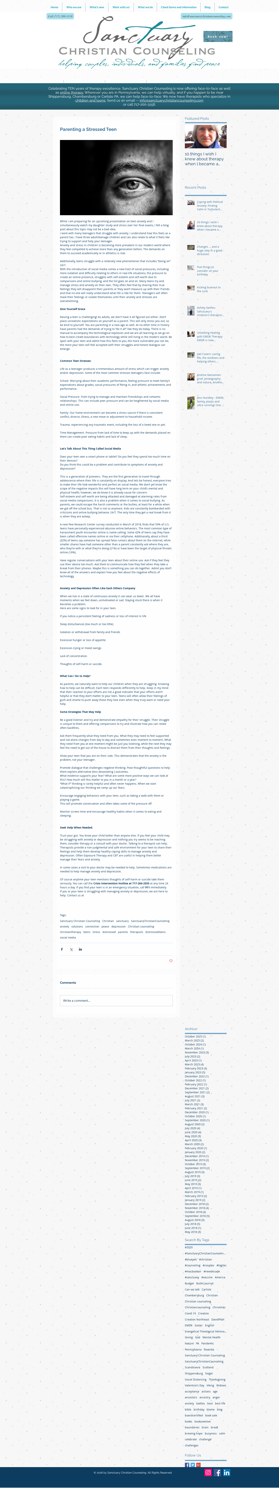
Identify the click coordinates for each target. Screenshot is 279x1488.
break (214, 1427)
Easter (199, 1325)
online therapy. (72, 92)
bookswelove (203, 1421)
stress (96, 932)
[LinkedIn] (226, 1472)
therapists (136, 932)
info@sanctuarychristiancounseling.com (171, 100)
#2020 (189, 1247)
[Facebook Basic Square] (187, 1465)
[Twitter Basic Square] (193, 1465)
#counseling (192, 1265)
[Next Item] (220, 137)
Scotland (208, 1367)
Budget (189, 1283)
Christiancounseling (197, 1307)
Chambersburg (194, 1295)
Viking (210, 1385)
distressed (109, 932)
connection (92, 926)
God (197, 1337)
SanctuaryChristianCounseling (150, 921)
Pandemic (207, 1343)
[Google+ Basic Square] (198, 1465)
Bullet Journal (205, 1283)
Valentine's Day (194, 1385)
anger (216, 1397)
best (210, 1403)
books (188, 1421)
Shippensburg (194, 1373)
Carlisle (206, 1289)
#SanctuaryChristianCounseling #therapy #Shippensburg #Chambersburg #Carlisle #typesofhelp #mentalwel (206, 1253)
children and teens (90, 100)
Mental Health (212, 1337)
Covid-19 (190, 1313)
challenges (192, 1445)
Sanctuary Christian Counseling (80, 921)
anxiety (64, 926)
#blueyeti (191, 1259)
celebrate (191, 1439)
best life (220, 1403)
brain (205, 1427)
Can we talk (192, 1289)
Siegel (209, 1373)
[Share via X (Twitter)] (71, 949)
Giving (189, 1337)
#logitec (222, 1265)
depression (118, 926)
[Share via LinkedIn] (80, 949)
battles (200, 1403)
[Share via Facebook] (62, 949)
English (209, 1325)
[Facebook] (217, 1472)
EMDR (188, 1325)
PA (197, 1343)
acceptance (192, 1391)
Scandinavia (192, 1367)
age (215, 1391)
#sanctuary (192, 1277)
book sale (211, 1415)
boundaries (192, 1427)
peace (105, 926)
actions (206, 1391)
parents (123, 932)
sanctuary (122, 921)
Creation (203, 1313)
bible (188, 1409)
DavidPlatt (217, 1319)
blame (211, 1409)
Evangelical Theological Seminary (206, 1331)
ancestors (191, 1397)
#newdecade (212, 1271)
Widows (221, 1385)
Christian (108, 921)
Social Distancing (195, 1379)
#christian (205, 1259)
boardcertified (194, 1415)
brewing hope (194, 1433)
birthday (199, 1409)
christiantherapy (70, 932)
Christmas (219, 1307)
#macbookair (193, 1271)
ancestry (204, 1397)
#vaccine (207, 1277)
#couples (208, 1265)
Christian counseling (141, 926)
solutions (77, 926)
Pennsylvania (193, 1349)
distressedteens (155, 932)
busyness (211, 1433)
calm (222, 1433)
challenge (205, 1439)
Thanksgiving (217, 1379)
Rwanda (209, 1349)
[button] (121, 7)
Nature (189, 1343)
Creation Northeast (197, 1319)
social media (68, 937)
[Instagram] (208, 1472)
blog (219, 1409)
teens (86, 932)
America (220, 1277)
